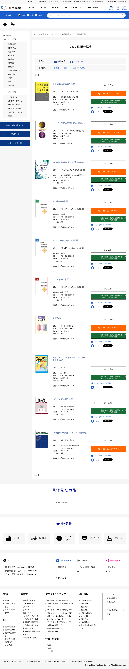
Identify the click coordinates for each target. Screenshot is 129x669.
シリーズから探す (10, 611)
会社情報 (111, 1)
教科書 (24, 594)
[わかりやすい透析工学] (41, 405)
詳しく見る (108, 85)
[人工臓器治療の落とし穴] (42, 91)
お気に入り (111, 602)
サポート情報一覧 (15, 143)
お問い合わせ (42, 1)
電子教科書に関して (31, 638)
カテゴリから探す (10, 605)
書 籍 (31, 8)
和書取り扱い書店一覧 (15, 125)
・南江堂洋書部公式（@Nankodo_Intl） (21, 571)
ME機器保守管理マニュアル (70, 433)
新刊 (7, 600)
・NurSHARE (61, 576)
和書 (23, 15)
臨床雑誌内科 (10, 627)
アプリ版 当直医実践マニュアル (60, 622)
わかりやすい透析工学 (63, 399)
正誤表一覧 (14, 134)
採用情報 (121, 1)
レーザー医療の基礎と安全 (69, 123)
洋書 (32, 15)
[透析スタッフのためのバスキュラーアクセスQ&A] (41, 364)
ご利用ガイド (31, 1)
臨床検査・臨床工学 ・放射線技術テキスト (31, 623)
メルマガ (111, 9)
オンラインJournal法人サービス (60, 613)
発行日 (66, 68)
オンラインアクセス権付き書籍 (59, 610)
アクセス (118, 538)
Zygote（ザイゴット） (56, 619)
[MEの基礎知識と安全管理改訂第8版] (42, 169)
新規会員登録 (112, 598)
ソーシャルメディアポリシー (81, 661)
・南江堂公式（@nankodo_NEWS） (20, 567)
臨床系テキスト (29, 604)
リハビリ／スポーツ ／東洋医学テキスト (31, 617)
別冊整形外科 (10, 639)
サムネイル (78, 61)
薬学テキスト (28, 607)
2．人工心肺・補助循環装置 (65, 240)
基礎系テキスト (29, 600)
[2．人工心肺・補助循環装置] (41, 247)
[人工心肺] (41, 325)
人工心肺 (57, 318)
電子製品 (50, 651)
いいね (97, 111)
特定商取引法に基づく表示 (55, 661)
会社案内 (84, 610)
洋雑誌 (41, 15)
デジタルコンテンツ (73, 8)
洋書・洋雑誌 (92, 8)
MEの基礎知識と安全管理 (69, 162)
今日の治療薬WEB (54, 628)
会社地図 (84, 616)
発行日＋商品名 (78, 68)
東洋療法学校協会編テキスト (31, 633)
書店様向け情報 (98, 1)
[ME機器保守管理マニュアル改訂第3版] (41, 439)
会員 (118, 9)
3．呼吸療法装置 (60, 201)
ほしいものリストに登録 (102, 107)
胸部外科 (8, 642)
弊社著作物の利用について (82, 1)
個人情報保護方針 (34, 661)
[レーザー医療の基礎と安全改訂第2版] (42, 130)
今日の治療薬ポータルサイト (115, 612)
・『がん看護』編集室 (86, 569)
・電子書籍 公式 (111, 569)
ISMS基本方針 (86, 622)
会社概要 (17, 538)
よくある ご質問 (68, 538)
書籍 (5, 594)
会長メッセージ (87, 600)
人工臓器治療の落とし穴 (64, 84)
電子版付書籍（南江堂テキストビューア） (60, 605)
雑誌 (5, 620)
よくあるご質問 (53, 1)
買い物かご (124, 9)
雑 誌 (43, 8)
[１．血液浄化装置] (41, 286)
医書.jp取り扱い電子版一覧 (58, 600)
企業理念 (84, 604)
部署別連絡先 (86, 613)
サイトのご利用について (13, 661)
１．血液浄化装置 (61, 279)
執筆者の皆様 (67, 1)
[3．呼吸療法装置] (41, 208)
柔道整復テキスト (30, 628)
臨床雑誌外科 (10, 630)
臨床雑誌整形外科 (10, 634)
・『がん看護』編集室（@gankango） (20, 574)
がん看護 (8, 645)
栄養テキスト (28, 610)
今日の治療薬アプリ (55, 625)
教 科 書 (55, 8)
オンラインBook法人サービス (59, 616)
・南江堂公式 (61, 569)
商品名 (57, 68)
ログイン (110, 595)
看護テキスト (28, 613)
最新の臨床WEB (53, 631)
